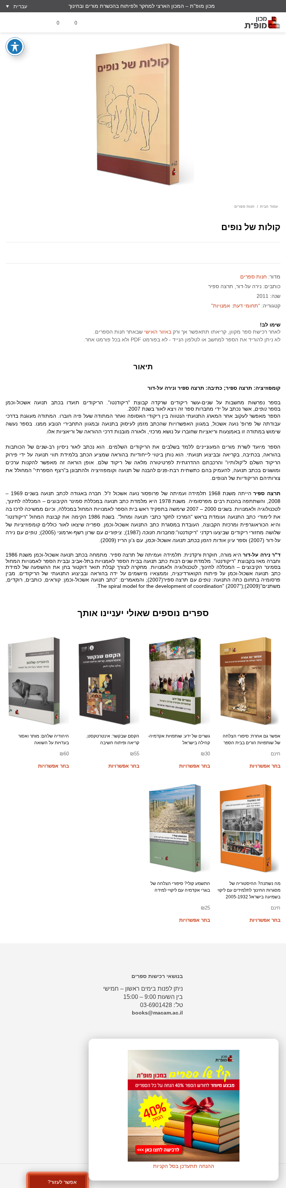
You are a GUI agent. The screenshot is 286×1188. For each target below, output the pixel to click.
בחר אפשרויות (265, 766)
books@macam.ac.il (157, 1013)
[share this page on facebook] (132, 253)
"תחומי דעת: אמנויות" (235, 306)
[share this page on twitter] (143, 253)
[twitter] (266, 6)
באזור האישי (157, 332)
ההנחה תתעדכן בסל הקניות (183, 1166)
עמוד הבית (269, 206)
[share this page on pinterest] (154, 253)
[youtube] (278, 6)
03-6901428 (156, 1005)
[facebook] (254, 6)
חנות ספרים (244, 206)
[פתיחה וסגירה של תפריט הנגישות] (15, 46)
